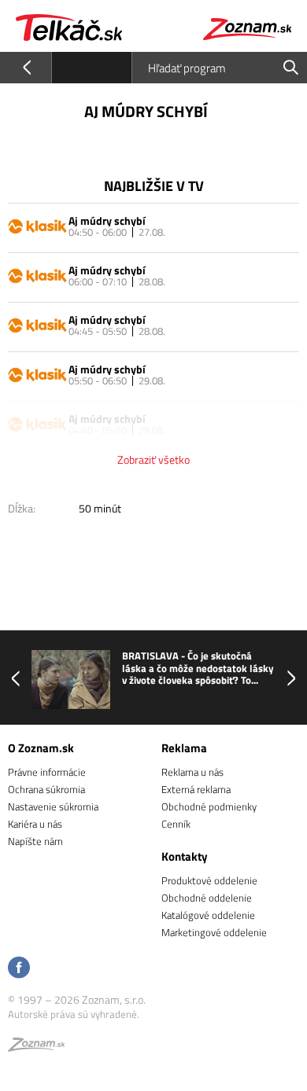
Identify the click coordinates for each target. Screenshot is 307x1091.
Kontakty (184, 856)
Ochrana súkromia (46, 789)
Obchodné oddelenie (206, 897)
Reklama (184, 748)
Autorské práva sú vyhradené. (73, 1014)
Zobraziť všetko (153, 459)
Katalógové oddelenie (208, 915)
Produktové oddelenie (209, 880)
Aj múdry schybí (107, 220)
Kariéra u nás (35, 824)
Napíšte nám (35, 841)
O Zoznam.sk (41, 748)
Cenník (175, 824)
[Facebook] (19, 969)
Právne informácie (47, 772)
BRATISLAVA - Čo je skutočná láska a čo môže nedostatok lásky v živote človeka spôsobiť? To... (198, 668)
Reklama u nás (192, 772)
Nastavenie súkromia (53, 806)
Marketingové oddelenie (214, 932)
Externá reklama (196, 789)
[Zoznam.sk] (36, 1047)
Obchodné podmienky (209, 806)
